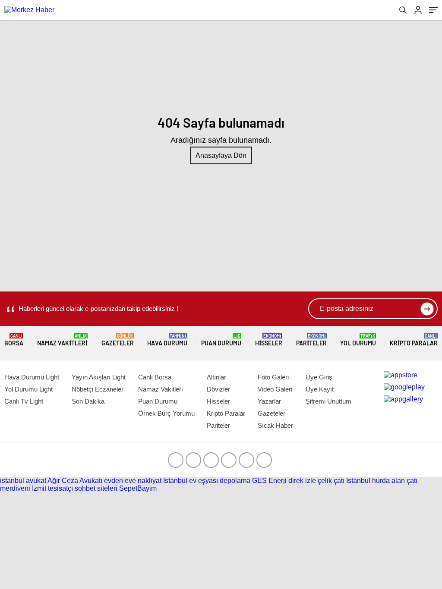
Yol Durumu (358, 340)
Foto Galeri (273, 377)
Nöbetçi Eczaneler (97, 389)
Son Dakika (88, 401)
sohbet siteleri (96, 488)
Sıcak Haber (275, 425)
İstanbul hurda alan (375, 480)
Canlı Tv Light (23, 401)
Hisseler (268, 340)
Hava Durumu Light (31, 377)
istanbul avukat (23, 480)
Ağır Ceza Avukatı (74, 480)
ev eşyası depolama (219, 480)
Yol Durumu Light (28, 389)
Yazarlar (269, 401)
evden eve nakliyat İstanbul (145, 480)
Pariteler (311, 340)
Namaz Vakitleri (62, 340)
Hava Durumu (167, 340)
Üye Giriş (319, 377)
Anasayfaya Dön (221, 155)
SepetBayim (138, 488)
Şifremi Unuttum (328, 401)
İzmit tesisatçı (52, 488)
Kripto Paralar (414, 340)
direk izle (302, 480)
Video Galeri (275, 389)
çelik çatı (331, 480)
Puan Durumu (221, 340)
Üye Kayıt (320, 389)
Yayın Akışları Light (99, 377)
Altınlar (216, 377)
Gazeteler (117, 340)
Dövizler (218, 389)
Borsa (13, 340)
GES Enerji (269, 480)
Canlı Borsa (154, 377)
